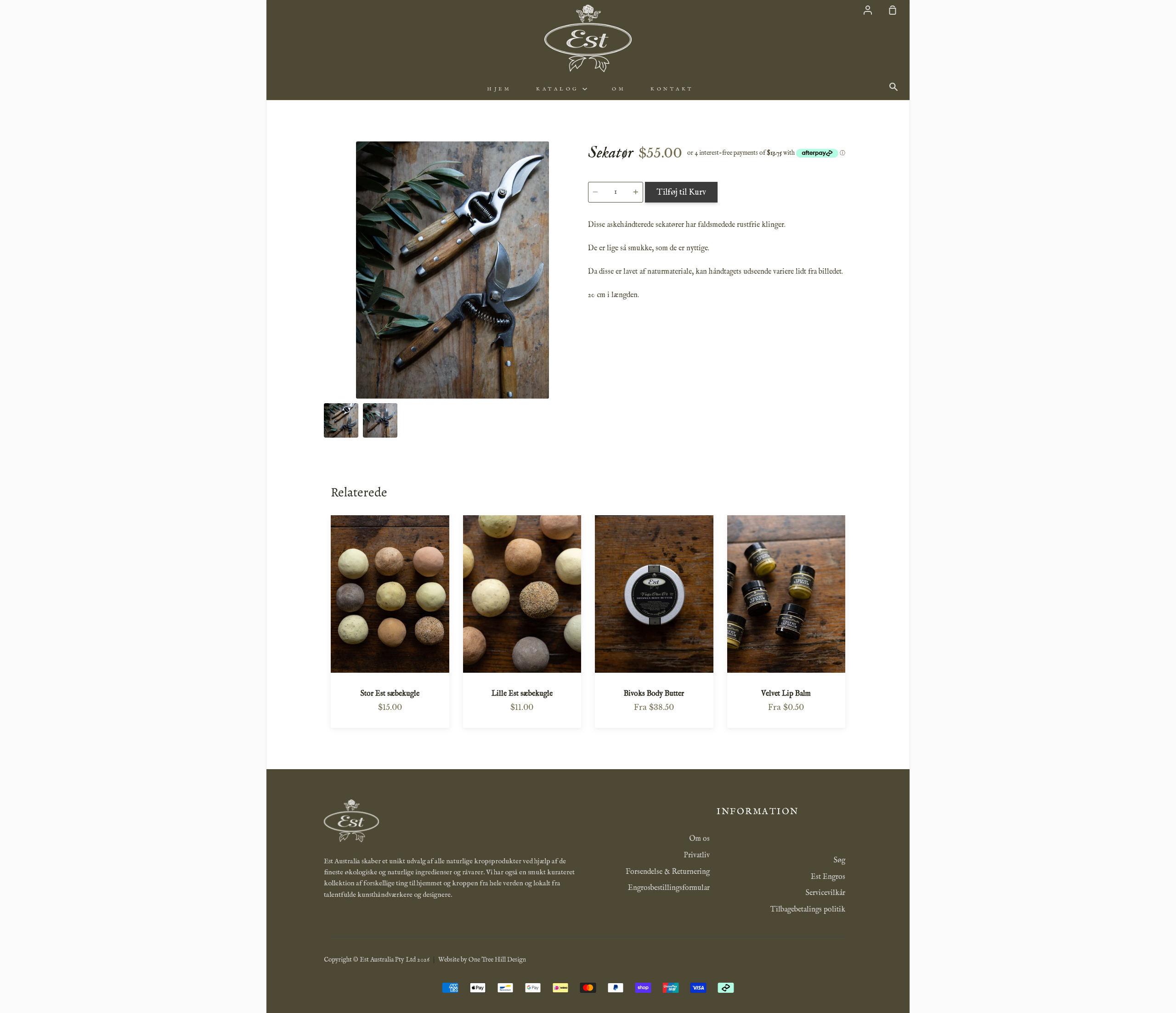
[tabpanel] (452, 270)
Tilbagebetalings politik (807, 909)
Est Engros (828, 877)
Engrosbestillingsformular (669, 888)
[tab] (341, 420)
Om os (699, 839)
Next (578, 341)
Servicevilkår (825, 893)
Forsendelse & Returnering (668, 872)
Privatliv (697, 855)
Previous (326, 341)
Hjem (499, 89)
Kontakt (672, 89)
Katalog (559, 89)
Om (619, 89)
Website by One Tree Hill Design (482, 960)
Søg (839, 860)
